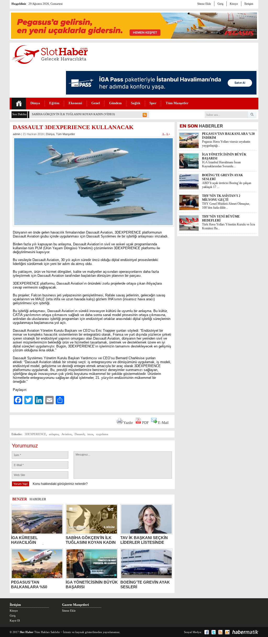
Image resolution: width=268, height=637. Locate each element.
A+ (168, 134)
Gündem (115, 103)
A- (164, 134)
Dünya (35, 103)
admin (16, 134)
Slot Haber (27, 632)
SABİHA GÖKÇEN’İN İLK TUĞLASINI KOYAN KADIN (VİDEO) (73, 114)
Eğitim (54, 103)
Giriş (220, 3)
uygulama (102, 434)
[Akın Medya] (227, 632)
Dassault (80, 434)
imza (90, 434)
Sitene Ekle (204, 3)
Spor (153, 103)
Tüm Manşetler (177, 103)
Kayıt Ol (15, 620)
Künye (234, 3)
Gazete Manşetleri (75, 605)
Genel (95, 103)
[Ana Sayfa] (19, 103)
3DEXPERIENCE (35, 434)
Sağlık (135, 103)
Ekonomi (75, 103)
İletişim (248, 3)
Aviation (67, 434)
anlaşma (54, 434)
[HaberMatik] (245, 632)
